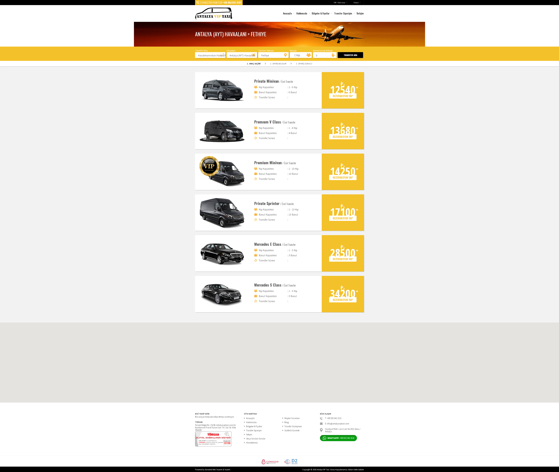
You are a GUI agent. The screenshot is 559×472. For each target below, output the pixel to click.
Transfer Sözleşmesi (293, 426)
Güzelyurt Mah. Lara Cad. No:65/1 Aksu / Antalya (342, 430)
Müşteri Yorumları (292, 418)
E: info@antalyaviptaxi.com (337, 423)
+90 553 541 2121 (232, 2)
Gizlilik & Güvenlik (292, 430)
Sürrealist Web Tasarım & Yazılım (217, 469)
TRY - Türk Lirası (339, 2)
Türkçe (356, 2)
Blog (286, 422)
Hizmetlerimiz (252, 443)
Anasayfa (287, 13)
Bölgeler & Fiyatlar (321, 13)
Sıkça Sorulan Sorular (255, 438)
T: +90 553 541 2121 (333, 418)
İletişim (360, 13)
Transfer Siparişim (343, 13)
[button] (210, 55)
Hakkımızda (301, 13)
